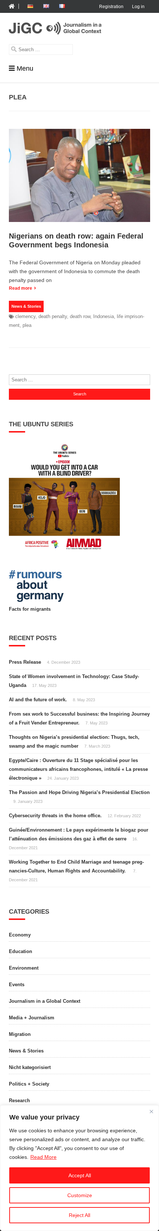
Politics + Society (29, 1084)
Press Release (25, 662)
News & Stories (26, 306)
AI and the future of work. (38, 699)
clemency (25, 316)
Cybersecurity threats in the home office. (55, 815)
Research (19, 1100)
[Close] (151, 1111)
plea (27, 325)
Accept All (79, 1175)
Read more (20, 288)
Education (20, 951)
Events (16, 984)
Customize (79, 1195)
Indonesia (103, 316)
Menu (25, 68)
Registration (111, 6)
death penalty (52, 316)
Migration (20, 1034)
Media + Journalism (31, 1017)
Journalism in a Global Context (44, 1001)
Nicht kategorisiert (30, 1067)
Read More (43, 1157)
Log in (138, 6)
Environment (23, 968)
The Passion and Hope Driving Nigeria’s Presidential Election (79, 792)
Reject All (79, 1215)
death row (80, 316)
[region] (79, 1168)
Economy (20, 935)
